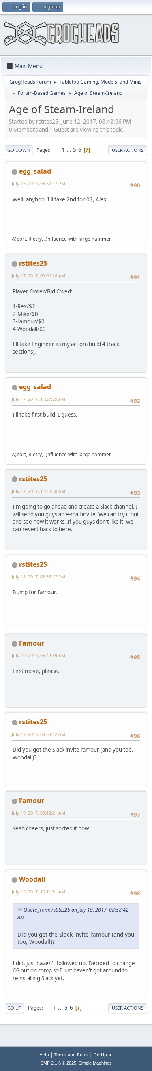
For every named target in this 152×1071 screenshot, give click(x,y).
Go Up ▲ (103, 1055)
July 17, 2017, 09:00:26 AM (38, 275)
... (69, 149)
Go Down (18, 150)
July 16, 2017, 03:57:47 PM (38, 183)
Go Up (14, 1008)
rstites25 (33, 263)
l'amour (31, 643)
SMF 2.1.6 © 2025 (58, 1063)
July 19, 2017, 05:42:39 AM (38, 655)
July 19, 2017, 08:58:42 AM (38, 734)
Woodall (32, 879)
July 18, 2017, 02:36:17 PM (38, 577)
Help (44, 1055)
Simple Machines (95, 1063)
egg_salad (35, 171)
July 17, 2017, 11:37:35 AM (38, 399)
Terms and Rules (71, 1055)
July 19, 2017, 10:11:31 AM (38, 892)
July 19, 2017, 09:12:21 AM (38, 813)
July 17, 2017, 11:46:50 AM (38, 491)
